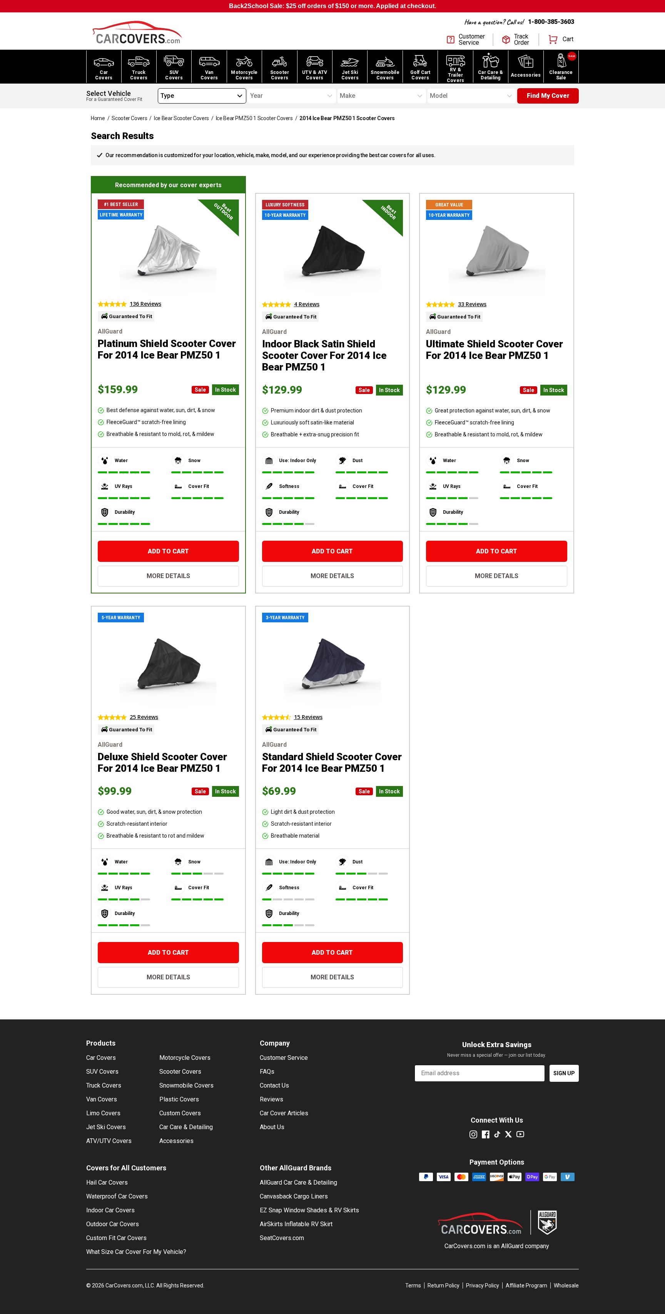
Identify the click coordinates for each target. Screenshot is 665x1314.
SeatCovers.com (282, 1238)
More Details (168, 576)
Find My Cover (548, 95)
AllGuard (512, 1246)
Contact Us (274, 1085)
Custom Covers (180, 1113)
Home (98, 118)
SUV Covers (102, 1071)
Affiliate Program (526, 1285)
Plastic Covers (179, 1099)
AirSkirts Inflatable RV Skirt (296, 1224)
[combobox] (160, 96)
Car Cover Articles (284, 1113)
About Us (272, 1127)
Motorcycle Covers (185, 1057)
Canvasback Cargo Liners (294, 1196)
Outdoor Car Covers (112, 1224)
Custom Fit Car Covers (116, 1238)
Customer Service (284, 1057)
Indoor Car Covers (110, 1210)
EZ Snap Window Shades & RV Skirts (309, 1210)
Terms (413, 1285)
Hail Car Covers (107, 1182)
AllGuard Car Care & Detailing (298, 1182)
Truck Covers (103, 1085)
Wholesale (566, 1285)
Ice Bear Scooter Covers (181, 118)
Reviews (271, 1099)
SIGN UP (564, 1073)
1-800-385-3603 (551, 21)
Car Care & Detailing (186, 1127)
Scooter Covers (129, 118)
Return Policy (443, 1285)
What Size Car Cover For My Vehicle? (136, 1251)
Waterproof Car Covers (117, 1196)
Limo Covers (103, 1113)
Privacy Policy (482, 1285)
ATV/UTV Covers (109, 1141)
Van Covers (101, 1099)
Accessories (176, 1141)
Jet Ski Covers (106, 1127)
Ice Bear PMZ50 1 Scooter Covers (254, 118)
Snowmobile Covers (186, 1085)
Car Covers (101, 1057)
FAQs (267, 1071)
